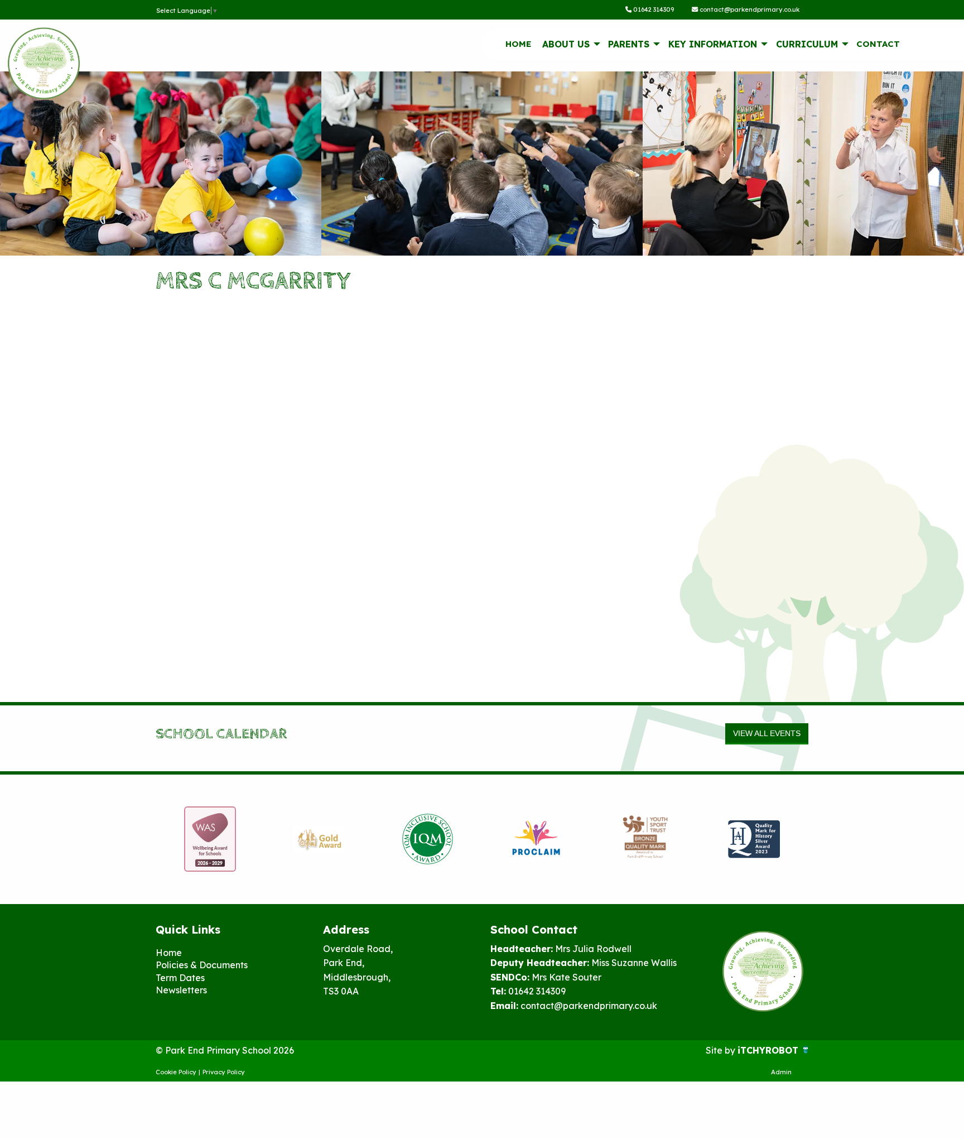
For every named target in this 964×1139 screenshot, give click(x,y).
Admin (781, 1072)
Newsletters (181, 990)
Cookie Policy (176, 1072)
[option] (210, 839)
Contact (878, 44)
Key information (712, 44)
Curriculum (807, 44)
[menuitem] (518, 44)
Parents (628, 44)
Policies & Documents (202, 964)
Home (518, 44)
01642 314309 (653, 9)
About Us (566, 44)
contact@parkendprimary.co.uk (748, 9)
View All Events (767, 733)
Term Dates (180, 977)
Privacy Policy (224, 1072)
